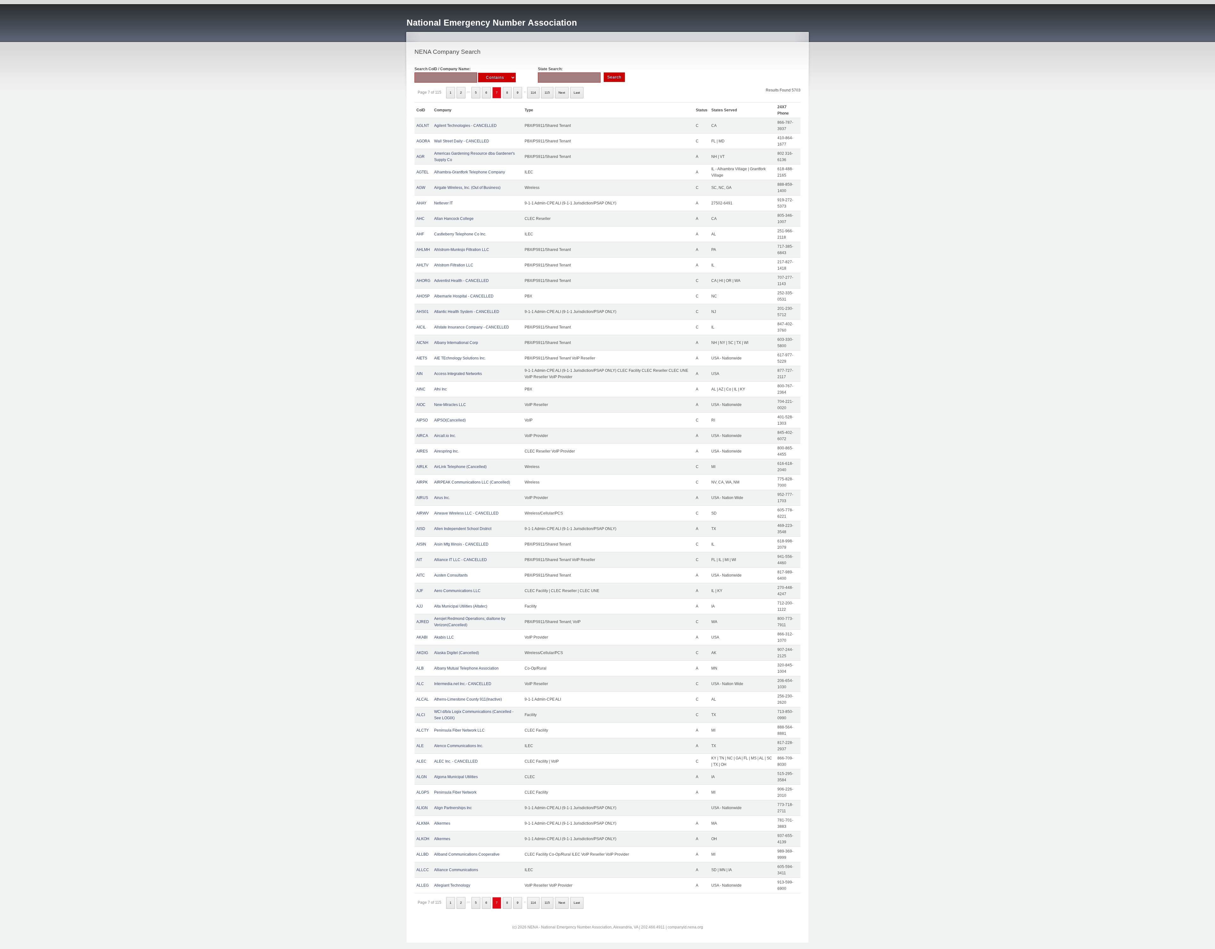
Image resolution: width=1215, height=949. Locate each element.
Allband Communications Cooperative (467, 854)
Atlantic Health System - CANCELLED (466, 311)
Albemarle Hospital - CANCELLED (464, 296)
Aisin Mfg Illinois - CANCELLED (461, 544)
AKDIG (422, 653)
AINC (421, 389)
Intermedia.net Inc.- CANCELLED (462, 684)
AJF (419, 591)
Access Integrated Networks (458, 373)
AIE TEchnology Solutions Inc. (460, 358)
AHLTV (422, 265)
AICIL (421, 327)
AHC (420, 218)
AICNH (422, 342)
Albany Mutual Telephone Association (466, 668)
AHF (420, 234)
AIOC (421, 405)
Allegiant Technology (452, 885)
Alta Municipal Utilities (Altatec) (460, 606)
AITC (420, 575)
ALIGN (422, 808)
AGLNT (422, 125)
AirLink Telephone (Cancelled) (460, 467)
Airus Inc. (442, 498)
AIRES (422, 451)
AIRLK (421, 467)
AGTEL (422, 172)
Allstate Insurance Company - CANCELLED (471, 327)
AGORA (423, 141)
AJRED (422, 622)
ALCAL (422, 699)
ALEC (421, 761)
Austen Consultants (451, 575)
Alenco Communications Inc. (458, 746)
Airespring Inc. (446, 451)
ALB (420, 668)
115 (547, 92)
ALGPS (422, 792)
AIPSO (422, 420)
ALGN (421, 777)
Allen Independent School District (462, 529)
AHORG (423, 280)
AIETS (421, 358)
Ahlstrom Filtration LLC (453, 265)
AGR (420, 156)
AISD (420, 529)
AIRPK (422, 482)
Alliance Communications (456, 870)
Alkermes (442, 823)
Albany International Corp (456, 342)
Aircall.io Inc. (445, 436)
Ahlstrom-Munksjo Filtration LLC (461, 249)
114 (533, 92)
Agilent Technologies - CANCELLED (465, 125)
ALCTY (422, 730)
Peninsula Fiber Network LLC (459, 730)
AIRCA (422, 436)
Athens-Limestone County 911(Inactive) (468, 699)
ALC (420, 684)
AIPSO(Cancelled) (450, 420)
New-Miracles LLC (450, 405)
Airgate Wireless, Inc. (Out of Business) (467, 187)
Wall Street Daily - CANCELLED (461, 141)
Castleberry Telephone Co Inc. (460, 234)
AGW (420, 187)
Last (577, 92)
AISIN (421, 544)
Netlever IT (443, 203)
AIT (419, 560)
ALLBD (422, 854)
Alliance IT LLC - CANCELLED (460, 560)
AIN (419, 373)
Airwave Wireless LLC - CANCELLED (466, 513)
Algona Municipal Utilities (456, 777)
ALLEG (422, 885)
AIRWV (422, 513)
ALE (420, 746)
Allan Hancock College (454, 218)
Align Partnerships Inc (453, 808)
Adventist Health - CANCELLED (461, 280)
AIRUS (422, 498)
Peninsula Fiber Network (455, 792)
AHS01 (422, 311)
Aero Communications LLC (457, 591)
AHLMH (423, 249)
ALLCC (422, 870)
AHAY (421, 203)
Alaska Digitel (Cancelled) (456, 653)
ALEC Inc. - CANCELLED (456, 761)
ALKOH (422, 839)
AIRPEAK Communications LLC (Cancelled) (472, 482)
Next (561, 92)
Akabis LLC (444, 637)
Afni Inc (440, 389)
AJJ (419, 606)
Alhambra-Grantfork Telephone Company (469, 172)
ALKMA (422, 823)
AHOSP (423, 296)
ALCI (420, 715)
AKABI (421, 637)
